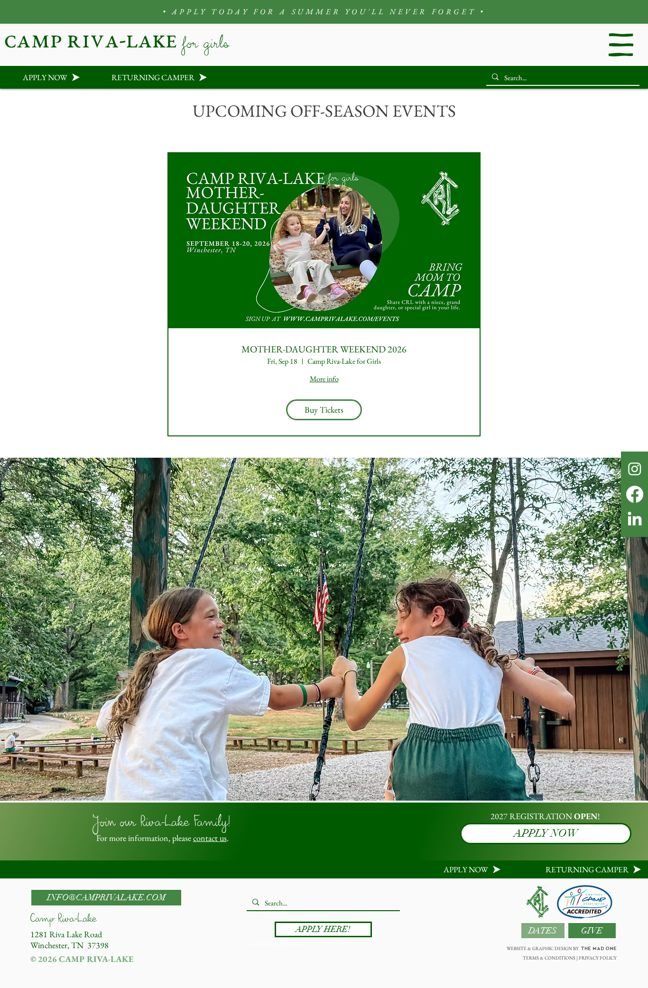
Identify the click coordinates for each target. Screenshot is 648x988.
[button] (621, 45)
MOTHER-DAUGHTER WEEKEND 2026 (324, 349)
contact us (210, 837)
